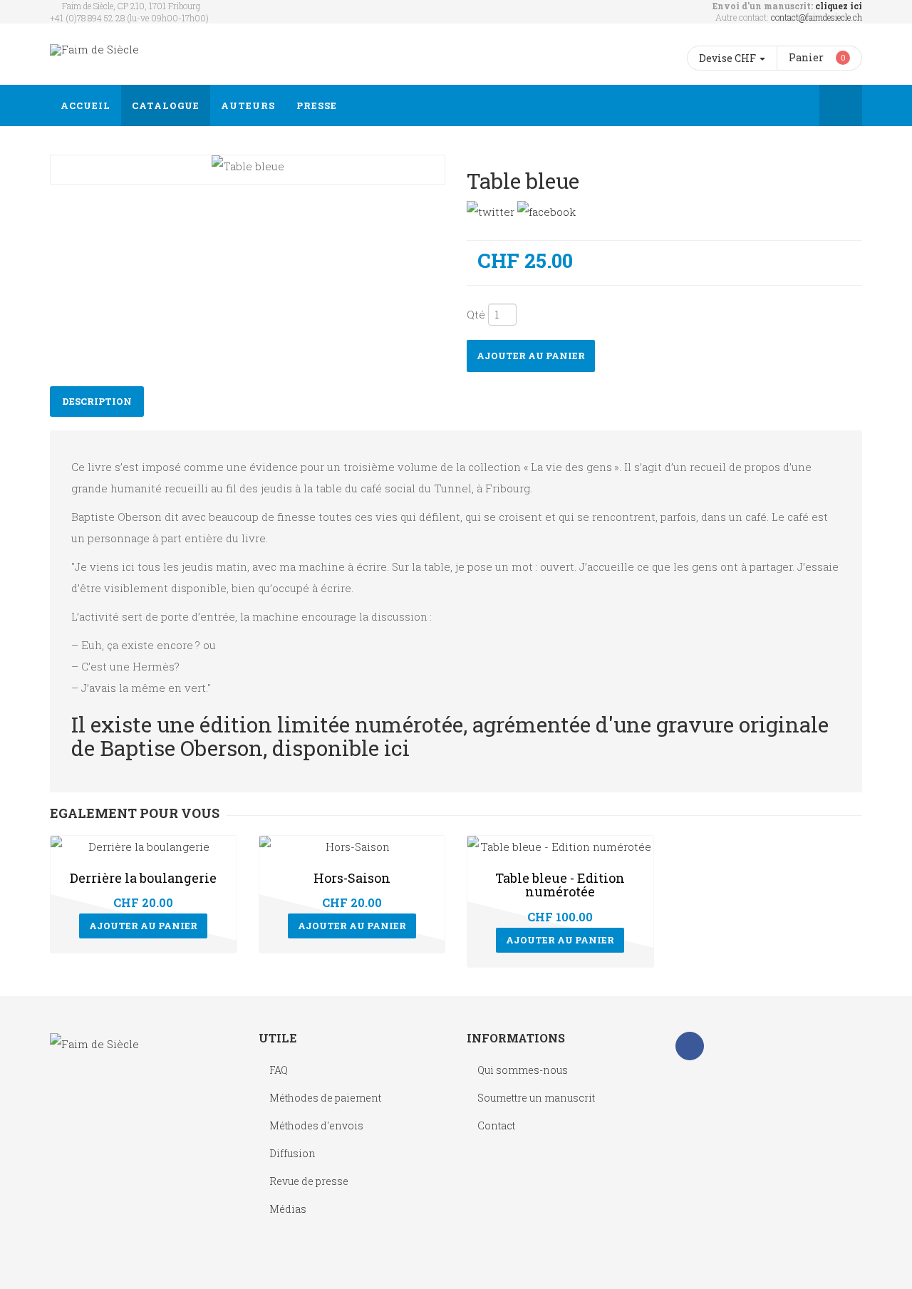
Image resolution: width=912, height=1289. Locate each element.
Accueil (85, 105)
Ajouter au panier (531, 355)
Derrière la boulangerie (143, 877)
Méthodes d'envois (316, 1125)
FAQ (278, 1070)
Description (97, 401)
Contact (496, 1125)
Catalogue (166, 105)
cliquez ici (838, 5)
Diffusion (292, 1153)
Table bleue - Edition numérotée (560, 885)
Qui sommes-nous (522, 1070)
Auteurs (248, 105)
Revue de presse (308, 1181)
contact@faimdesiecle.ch (816, 17)
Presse (316, 105)
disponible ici (341, 748)
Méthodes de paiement (325, 1097)
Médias (287, 1209)
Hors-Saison (352, 877)
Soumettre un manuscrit (536, 1097)
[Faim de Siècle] (94, 49)
